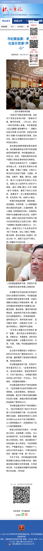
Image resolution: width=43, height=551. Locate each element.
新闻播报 (20, 26)
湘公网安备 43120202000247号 (23, 544)
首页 (12, 26)
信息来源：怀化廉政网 (21, 511)
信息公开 (18, 21)
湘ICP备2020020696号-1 (25, 542)
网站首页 (6, 21)
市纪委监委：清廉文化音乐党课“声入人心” (21, 43)
